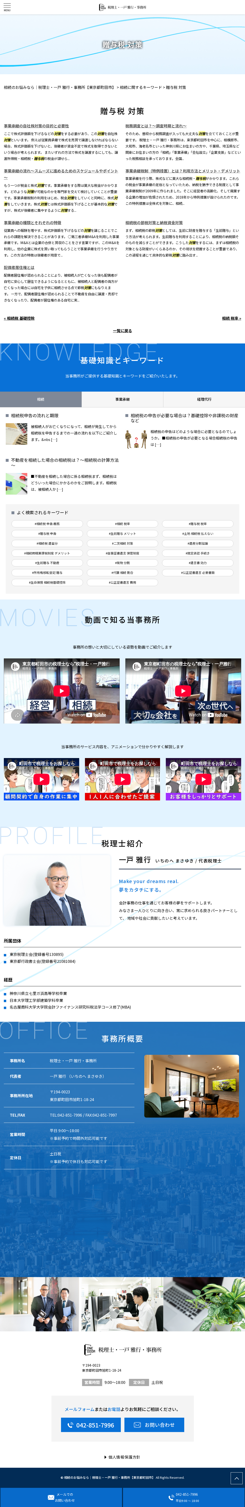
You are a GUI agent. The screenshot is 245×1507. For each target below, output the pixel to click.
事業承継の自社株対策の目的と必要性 (36, 126)
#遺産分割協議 (198, 543)
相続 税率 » (231, 318)
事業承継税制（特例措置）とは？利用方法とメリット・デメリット (182, 171)
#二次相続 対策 (122, 543)
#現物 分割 (122, 562)
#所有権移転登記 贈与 (47, 572)
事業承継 (122, 399)
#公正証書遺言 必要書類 (198, 572)
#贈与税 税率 (198, 523)
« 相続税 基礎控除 (19, 318)
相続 (40, 399)
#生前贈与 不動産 (47, 562)
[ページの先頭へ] (237, 1478)
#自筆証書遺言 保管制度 (122, 553)
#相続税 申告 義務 (47, 523)
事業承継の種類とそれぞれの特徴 (32, 222)
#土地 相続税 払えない (197, 533)
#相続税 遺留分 (47, 543)
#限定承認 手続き (198, 553)
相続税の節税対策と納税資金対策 (154, 222)
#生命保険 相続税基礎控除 (47, 582)
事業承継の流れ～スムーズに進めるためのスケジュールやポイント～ (61, 174)
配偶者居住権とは (19, 267)
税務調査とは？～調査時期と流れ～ (156, 126)
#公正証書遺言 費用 (122, 582)
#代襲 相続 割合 (122, 572)
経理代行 (204, 399)
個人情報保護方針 (124, 1457)
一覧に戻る (122, 330)
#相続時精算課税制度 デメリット (47, 553)
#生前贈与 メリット (122, 533)
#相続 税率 (122, 523)
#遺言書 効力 (198, 562)
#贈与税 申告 (47, 533)
